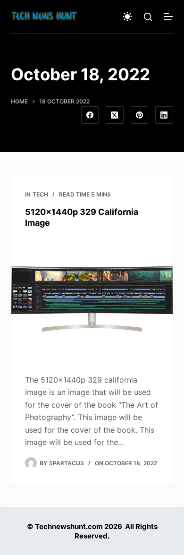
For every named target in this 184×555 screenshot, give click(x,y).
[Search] (148, 17)
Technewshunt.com (69, 526)
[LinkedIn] (164, 115)
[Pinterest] (140, 115)
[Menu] (168, 16)
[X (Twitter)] (115, 115)
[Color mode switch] (127, 16)
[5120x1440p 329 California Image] (92, 298)
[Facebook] (90, 115)
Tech (40, 194)
